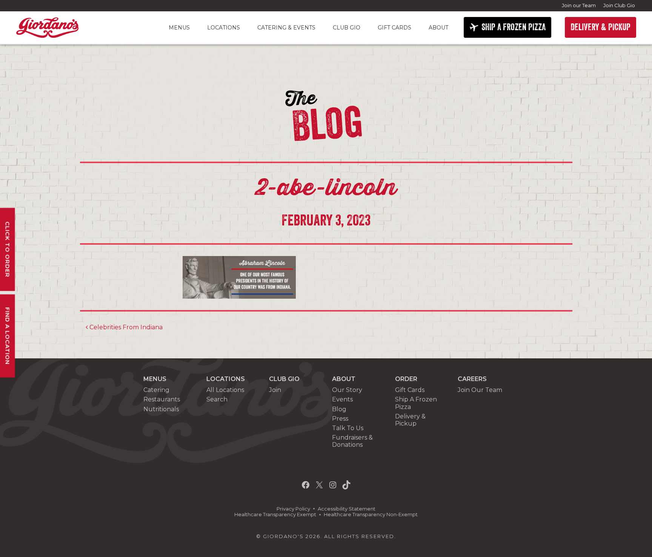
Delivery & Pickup (410, 420)
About (438, 27)
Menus (179, 27)
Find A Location (7, 335)
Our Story (347, 389)
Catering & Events (286, 27)
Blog (339, 409)
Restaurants (161, 399)
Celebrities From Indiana (125, 327)
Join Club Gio (619, 5)
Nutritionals (161, 409)
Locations (223, 27)
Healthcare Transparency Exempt (275, 514)
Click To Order (7, 249)
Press (340, 418)
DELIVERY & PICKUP (600, 27)
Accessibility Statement (346, 509)
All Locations (225, 389)
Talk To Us (347, 428)
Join (275, 389)
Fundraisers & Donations (352, 441)
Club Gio (346, 27)
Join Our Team (480, 389)
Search (217, 399)
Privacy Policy (293, 509)
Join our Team (579, 5)
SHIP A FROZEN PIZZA (513, 27)
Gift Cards (394, 27)
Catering (156, 389)
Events (342, 399)
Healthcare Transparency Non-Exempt (371, 514)
